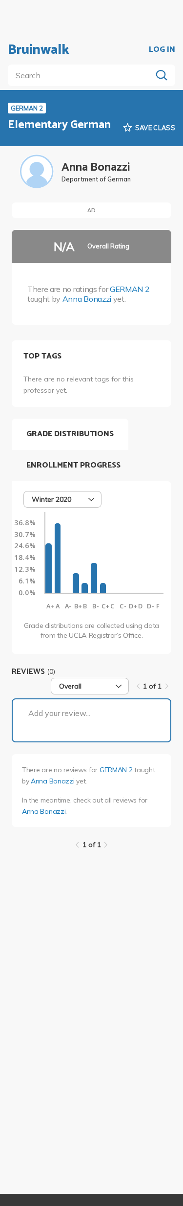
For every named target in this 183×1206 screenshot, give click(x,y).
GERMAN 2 (129, 289)
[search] (82, 75)
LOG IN (162, 50)
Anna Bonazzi (86, 299)
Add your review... (59, 713)
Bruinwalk (38, 50)
